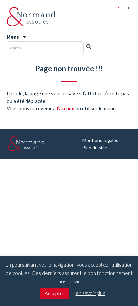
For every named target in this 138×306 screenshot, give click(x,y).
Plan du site (94, 147)
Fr (117, 8)
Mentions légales (100, 140)
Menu (13, 36)
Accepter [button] (54, 293)
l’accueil (65, 108)
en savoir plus (90, 293)
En (126, 8)
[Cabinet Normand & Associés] (31, 16)
